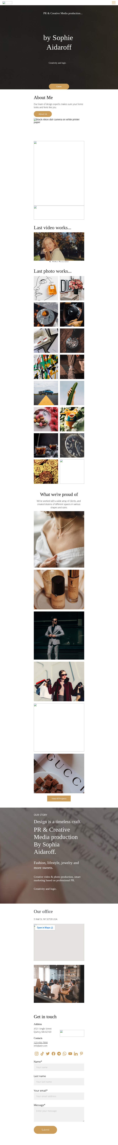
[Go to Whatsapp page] (64, 1053)
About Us (43, 114)
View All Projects (59, 798)
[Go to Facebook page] (53, 1053)
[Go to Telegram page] (59, 1053)
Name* (38, 1061)
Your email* (41, 1090)
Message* (39, 1105)
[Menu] (114, 2)
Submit (45, 1129)
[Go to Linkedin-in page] (76, 1053)
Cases (59, 86)
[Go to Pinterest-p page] (81, 1053)
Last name (40, 1076)
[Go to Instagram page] (36, 1053)
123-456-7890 (41, 1042)
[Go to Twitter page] (48, 1053)
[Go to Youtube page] (70, 1053)
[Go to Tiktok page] (42, 1053)
